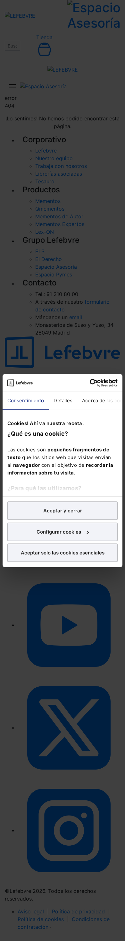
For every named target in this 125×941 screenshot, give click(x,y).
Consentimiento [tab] (25, 400)
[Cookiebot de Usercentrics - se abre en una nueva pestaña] (90, 383)
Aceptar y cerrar (62, 511)
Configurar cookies (59, 531)
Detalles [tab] (63, 400)
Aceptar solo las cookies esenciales (62, 553)
